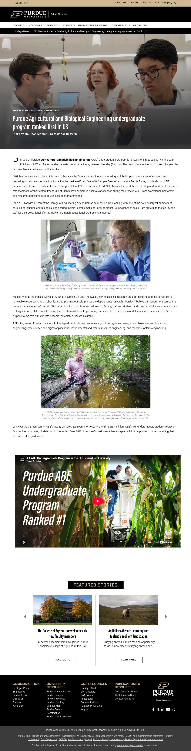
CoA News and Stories (126, 692)
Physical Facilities (56, 699)
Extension (69, 25)
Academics (36, 25)
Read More (62, 659)
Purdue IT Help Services (59, 717)
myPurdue (18, 706)
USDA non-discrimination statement (144, 736)
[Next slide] (165, 617)
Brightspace (19, 692)
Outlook (17, 702)
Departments (120, 25)
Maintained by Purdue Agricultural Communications (136, 739)
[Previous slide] (25, 617)
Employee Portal (21, 688)
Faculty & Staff (88, 688)
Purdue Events (54, 709)
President (134, 3)
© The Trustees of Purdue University (39, 736)
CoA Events (87, 695)
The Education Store (125, 695)
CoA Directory (88, 692)
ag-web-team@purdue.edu (129, 745)
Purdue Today (20, 695)
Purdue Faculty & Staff (58, 692)
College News (22, 31)
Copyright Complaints (96, 739)
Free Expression (49, 739)
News (125, 3)
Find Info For (20, 3)
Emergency (167, 3)
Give (157, 3)
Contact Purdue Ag (124, 699)
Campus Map (53, 706)
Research (53, 25)
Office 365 (18, 699)
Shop (143, 3)
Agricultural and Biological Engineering (66, 160)
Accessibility (68, 736)
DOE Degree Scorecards (71, 739)
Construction (53, 713)
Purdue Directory (55, 702)
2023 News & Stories (43, 31)
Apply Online (140, 25)
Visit (151, 3)
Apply (117, 3)
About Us (19, 25)
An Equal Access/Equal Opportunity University (100, 736)
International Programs (93, 25)
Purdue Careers (55, 695)
